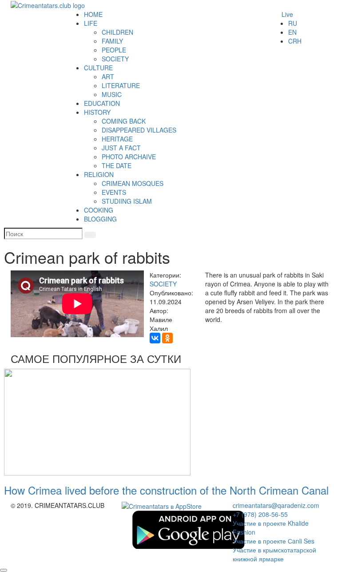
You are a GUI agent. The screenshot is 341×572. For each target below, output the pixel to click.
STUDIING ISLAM (127, 201)
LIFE (90, 23)
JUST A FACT (121, 147)
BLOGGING (100, 218)
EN (292, 32)
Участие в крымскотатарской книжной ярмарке (274, 554)
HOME (93, 14)
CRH (294, 40)
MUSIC (112, 94)
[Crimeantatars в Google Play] (188, 528)
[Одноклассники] (167, 338)
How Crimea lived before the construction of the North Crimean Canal (166, 490)
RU (292, 23)
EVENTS (114, 192)
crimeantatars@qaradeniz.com (276, 505)
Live (287, 14)
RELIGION (99, 174)
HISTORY (97, 112)
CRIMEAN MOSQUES (132, 183)
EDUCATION (102, 103)
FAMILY (112, 40)
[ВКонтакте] (155, 338)
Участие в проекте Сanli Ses (273, 540)
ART (108, 76)
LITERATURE (121, 85)
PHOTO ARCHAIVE (129, 156)
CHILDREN (117, 32)
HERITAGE (117, 138)
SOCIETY (115, 58)
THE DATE (116, 165)
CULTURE (98, 67)
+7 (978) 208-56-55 (260, 514)
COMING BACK (124, 121)
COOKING (98, 209)
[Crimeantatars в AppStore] (162, 505)
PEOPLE (114, 49)
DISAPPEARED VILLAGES (139, 129)
